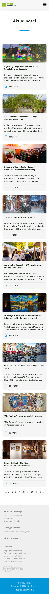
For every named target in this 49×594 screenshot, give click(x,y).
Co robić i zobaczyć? (13, 515)
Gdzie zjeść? (9, 518)
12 (40, 492)
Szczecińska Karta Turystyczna (17, 531)
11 (36, 492)
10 (32, 492)
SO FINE (30, 589)
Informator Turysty (12, 521)
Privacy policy (24, 582)
